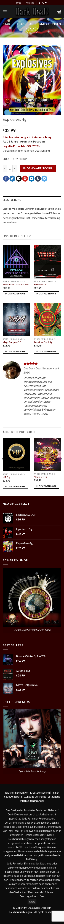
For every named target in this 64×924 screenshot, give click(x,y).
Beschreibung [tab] (12, 199)
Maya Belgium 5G (12, 342)
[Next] (61, 466)
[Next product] (28, 30)
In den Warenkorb (37, 168)
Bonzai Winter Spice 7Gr (16, 284)
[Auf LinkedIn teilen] (31, 179)
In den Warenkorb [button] (15, 293)
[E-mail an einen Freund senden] (19, 179)
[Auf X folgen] (43, 3)
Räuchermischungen (44, 24)
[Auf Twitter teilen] (12, 179)
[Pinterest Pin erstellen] (25, 179)
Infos (18, 2)
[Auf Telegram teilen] (44, 179)
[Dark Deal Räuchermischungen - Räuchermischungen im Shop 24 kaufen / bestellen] (32, 11)
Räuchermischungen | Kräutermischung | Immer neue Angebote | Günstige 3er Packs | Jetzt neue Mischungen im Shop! (32, 796)
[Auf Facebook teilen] (6, 179)
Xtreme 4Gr (40, 284)
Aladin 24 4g (40, 477)
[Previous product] (35, 30)
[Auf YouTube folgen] (46, 3)
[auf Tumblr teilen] (38, 179)
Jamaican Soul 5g (43, 342)
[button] (5, 11)
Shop (20, 24)
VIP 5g (6, 477)
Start (7, 24)
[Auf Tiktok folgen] (39, 3)
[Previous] (3, 466)
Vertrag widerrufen (32, 896)
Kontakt (30, 2)
